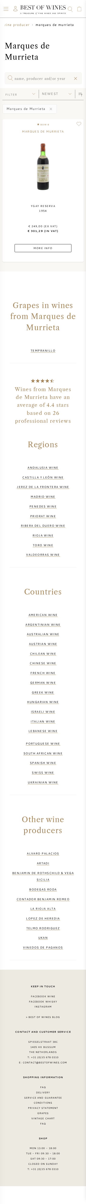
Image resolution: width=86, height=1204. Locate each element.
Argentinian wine (42, 624)
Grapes (43, 1113)
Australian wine (43, 634)
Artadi (43, 863)
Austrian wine (43, 644)
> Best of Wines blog (43, 1017)
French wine (42, 673)
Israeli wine (43, 711)
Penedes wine (43, 506)
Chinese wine (43, 663)
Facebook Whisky (43, 1001)
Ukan (43, 937)
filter (11, 94)
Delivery (43, 1092)
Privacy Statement (43, 1108)
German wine (43, 682)
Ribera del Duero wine (43, 525)
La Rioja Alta (43, 908)
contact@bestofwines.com (45, 1062)
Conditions (43, 1102)
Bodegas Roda (43, 889)
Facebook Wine (43, 996)
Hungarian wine (43, 702)
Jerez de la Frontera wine (43, 487)
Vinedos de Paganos (43, 947)
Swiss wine (43, 772)
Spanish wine (43, 763)
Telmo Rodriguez (43, 928)
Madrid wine (43, 496)
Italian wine (43, 721)
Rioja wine (43, 535)
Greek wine (43, 692)
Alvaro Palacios (43, 853)
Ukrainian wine (43, 782)
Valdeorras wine (43, 554)
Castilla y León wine (43, 477)
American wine (43, 615)
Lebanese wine (43, 731)
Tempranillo (43, 350)
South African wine (43, 753)
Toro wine (43, 545)
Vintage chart (43, 1118)
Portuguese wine (43, 743)
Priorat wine (43, 516)
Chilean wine (43, 653)
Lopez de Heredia (43, 918)
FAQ (43, 1087)
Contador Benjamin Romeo (43, 899)
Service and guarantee (43, 1097)
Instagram (43, 1006)
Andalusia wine (42, 467)
